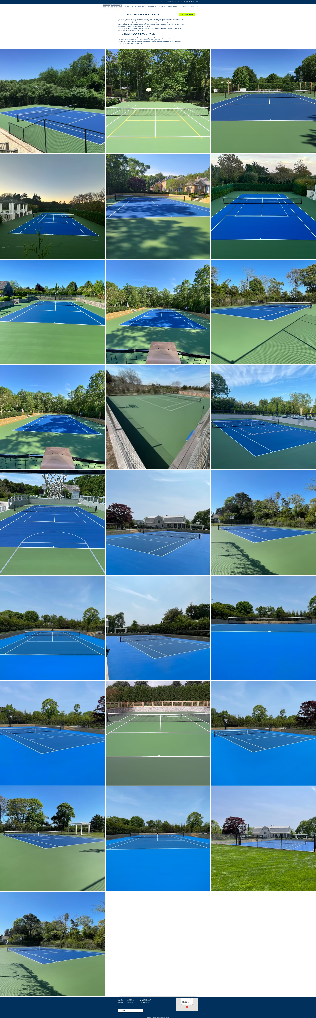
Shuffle (129, 1002)
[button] (182, 7)
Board (132, 1002)
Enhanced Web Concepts (164, 1017)
